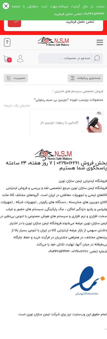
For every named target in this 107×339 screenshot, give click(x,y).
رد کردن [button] (6, 6)
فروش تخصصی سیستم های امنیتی (79, 91)
